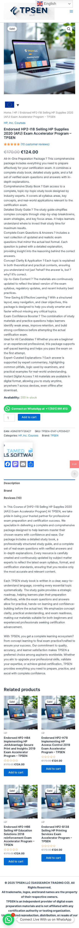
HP (15, 112)
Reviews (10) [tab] (13, 498)
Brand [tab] (8, 490)
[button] (68, 29)
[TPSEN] (18, 451)
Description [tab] (12, 483)
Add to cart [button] (15, 772)
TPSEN (54, 435)
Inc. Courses (17, 123)
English (49, 4)
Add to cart (29, 417)
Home (7, 112)
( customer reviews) (35, 144)
